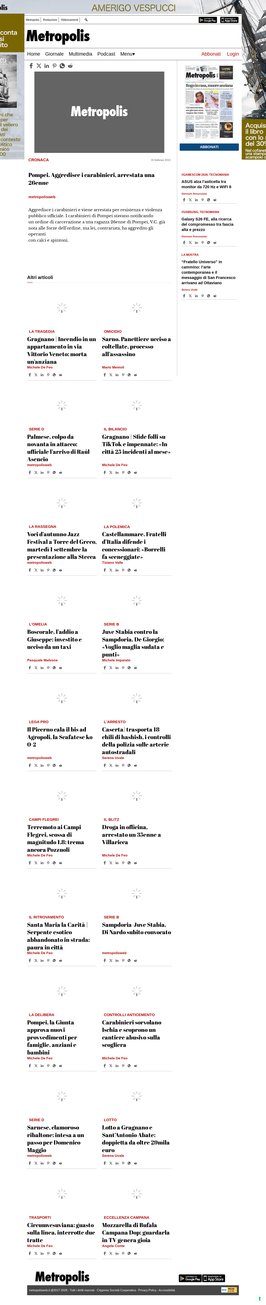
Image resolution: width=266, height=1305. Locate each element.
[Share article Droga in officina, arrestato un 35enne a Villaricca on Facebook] (105, 863)
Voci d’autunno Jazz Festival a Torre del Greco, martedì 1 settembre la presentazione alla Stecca (62, 545)
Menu (126, 54)
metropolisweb (39, 465)
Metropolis (32, 19)
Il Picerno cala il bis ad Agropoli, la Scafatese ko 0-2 (59, 736)
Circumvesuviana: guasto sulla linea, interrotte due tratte (61, 1232)
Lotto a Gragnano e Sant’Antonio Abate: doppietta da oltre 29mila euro (136, 1138)
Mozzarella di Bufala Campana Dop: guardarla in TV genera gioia (136, 1232)
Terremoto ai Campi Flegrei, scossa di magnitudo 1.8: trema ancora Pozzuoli (55, 838)
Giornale (54, 54)
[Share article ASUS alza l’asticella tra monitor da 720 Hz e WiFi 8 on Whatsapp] (209, 200)
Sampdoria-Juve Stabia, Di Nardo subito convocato (136, 928)
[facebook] (31, 65)
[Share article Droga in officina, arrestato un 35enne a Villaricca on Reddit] (136, 863)
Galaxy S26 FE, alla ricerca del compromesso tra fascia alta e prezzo (207, 224)
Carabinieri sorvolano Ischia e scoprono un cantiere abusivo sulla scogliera (131, 1033)
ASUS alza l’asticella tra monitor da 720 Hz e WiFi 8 (206, 184)
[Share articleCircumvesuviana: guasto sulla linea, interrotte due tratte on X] (36, 1253)
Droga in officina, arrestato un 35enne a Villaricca (131, 834)
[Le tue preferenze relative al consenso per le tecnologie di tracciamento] (259, 1298)
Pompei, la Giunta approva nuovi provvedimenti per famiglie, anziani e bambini (52, 1037)
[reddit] (70, 65)
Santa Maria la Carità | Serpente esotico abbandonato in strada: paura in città (58, 936)
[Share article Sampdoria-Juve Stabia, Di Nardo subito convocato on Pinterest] (123, 960)
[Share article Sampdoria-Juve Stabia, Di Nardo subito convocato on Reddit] (136, 960)
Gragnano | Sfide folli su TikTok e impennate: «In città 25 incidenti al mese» (136, 444)
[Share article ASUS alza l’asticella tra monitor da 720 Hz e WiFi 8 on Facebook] (184, 200)
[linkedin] (46, 65)
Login (233, 54)
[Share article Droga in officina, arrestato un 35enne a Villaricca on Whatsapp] (130, 863)
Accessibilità (167, 1290)
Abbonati (211, 54)
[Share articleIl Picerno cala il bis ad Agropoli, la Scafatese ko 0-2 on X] (36, 765)
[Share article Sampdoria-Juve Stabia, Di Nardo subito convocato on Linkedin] (117, 960)
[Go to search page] (86, 19)
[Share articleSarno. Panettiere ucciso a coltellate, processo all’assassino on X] (111, 375)
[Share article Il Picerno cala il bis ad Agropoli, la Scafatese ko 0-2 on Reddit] (61, 765)
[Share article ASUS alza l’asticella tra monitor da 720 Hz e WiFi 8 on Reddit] (215, 200)
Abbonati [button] (209, 147)
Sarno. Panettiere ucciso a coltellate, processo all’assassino (136, 346)
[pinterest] (54, 65)
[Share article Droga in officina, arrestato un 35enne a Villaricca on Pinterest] (123, 863)
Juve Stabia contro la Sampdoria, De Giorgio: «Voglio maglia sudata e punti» (133, 643)
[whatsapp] (62, 65)
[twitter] (39, 65)
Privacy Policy (147, 1290)
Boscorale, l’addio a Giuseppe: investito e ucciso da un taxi (54, 639)
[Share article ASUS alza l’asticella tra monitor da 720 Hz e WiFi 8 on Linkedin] (197, 200)
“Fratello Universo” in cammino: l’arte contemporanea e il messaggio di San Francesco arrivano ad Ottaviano (208, 272)
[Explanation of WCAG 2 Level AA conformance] (229, 1291)
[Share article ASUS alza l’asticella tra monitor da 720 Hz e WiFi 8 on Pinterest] (203, 200)
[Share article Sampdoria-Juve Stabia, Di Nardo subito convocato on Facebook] (105, 960)
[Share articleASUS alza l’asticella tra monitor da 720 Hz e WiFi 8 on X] (191, 200)
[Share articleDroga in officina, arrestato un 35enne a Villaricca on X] (111, 863)
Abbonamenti (69, 19)
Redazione (50, 19)
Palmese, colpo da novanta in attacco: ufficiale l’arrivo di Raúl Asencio (58, 448)
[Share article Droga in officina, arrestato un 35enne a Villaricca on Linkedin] (117, 863)
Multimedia (80, 54)
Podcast (106, 54)
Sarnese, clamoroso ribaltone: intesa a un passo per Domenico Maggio (55, 1138)
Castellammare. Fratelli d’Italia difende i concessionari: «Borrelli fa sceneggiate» (134, 545)
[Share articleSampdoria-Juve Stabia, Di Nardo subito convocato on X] (111, 960)
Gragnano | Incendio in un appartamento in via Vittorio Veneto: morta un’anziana (61, 350)
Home (33, 54)
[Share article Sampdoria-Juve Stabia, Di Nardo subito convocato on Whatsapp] (130, 960)
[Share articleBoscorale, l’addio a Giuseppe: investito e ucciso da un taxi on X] (36, 668)
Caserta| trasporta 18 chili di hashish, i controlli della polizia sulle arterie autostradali (136, 740)
